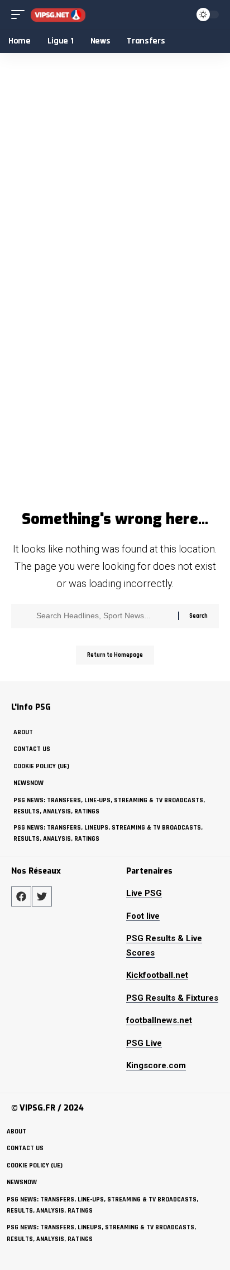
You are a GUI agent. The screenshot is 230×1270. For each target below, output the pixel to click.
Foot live (143, 916)
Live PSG (144, 893)
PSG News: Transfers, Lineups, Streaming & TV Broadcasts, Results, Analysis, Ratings (108, 833)
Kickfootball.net (157, 975)
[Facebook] (21, 896)
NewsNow (28, 783)
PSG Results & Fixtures (172, 998)
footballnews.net (159, 1020)
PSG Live (144, 1043)
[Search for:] (103, 616)
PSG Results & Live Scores (164, 945)
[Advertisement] (115, 384)
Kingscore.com (156, 1065)
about (23, 732)
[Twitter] (42, 896)
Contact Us (31, 749)
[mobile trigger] (20, 14)
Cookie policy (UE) (41, 766)
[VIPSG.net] (58, 14)
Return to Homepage (115, 655)
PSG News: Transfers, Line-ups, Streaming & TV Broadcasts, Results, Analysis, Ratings (109, 806)
